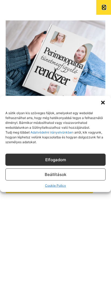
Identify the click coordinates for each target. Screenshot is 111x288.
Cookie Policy (55, 185)
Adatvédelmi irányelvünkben (52, 132)
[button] (103, 102)
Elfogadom (55, 159)
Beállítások (55, 174)
